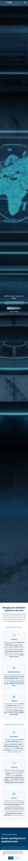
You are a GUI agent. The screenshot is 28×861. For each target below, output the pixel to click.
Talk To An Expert (14, 311)
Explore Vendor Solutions (14, 308)
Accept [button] (10, 858)
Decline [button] (17, 858)
